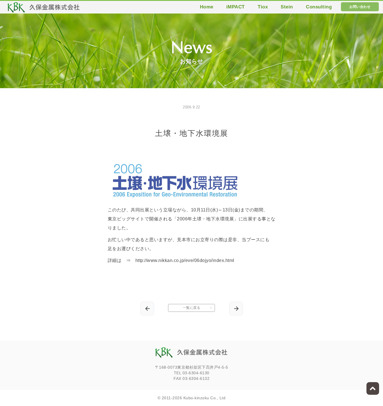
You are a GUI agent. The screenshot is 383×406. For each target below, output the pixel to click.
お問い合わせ (359, 7)
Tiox (263, 7)
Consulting (319, 7)
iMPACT (235, 7)
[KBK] (44, 9)
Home (206, 7)
